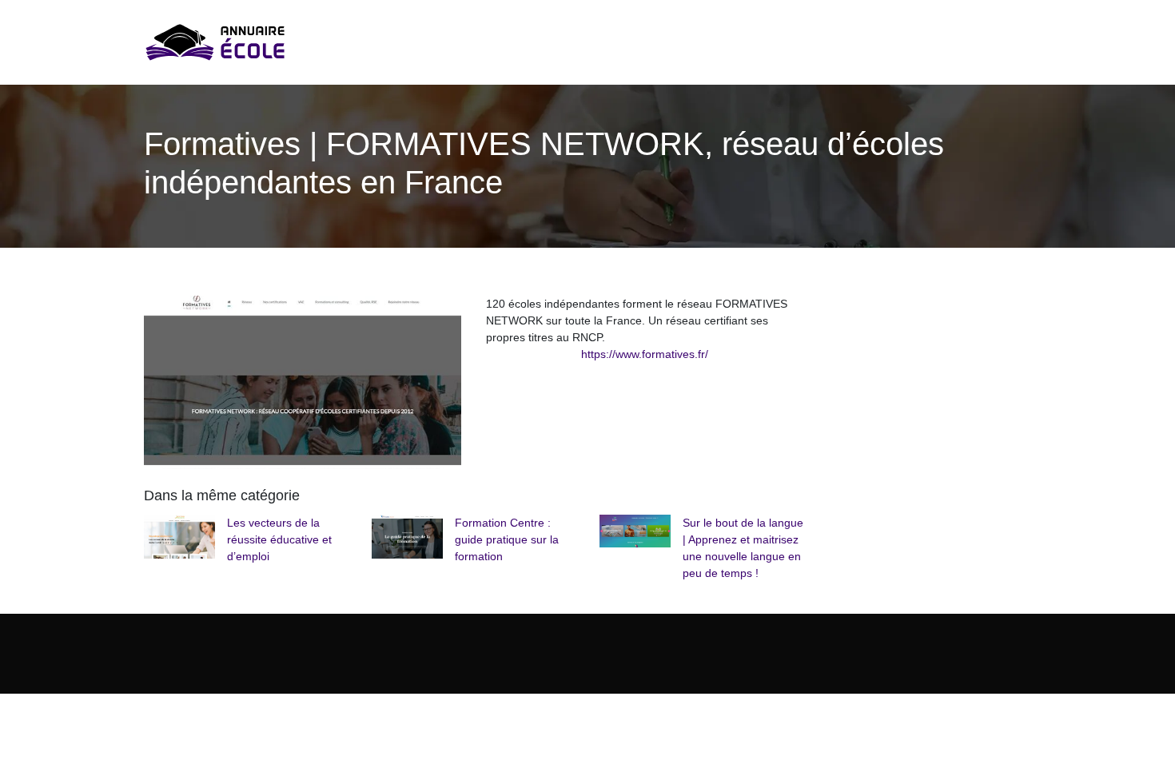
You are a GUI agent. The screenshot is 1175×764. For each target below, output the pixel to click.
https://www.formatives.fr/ (644, 354)
